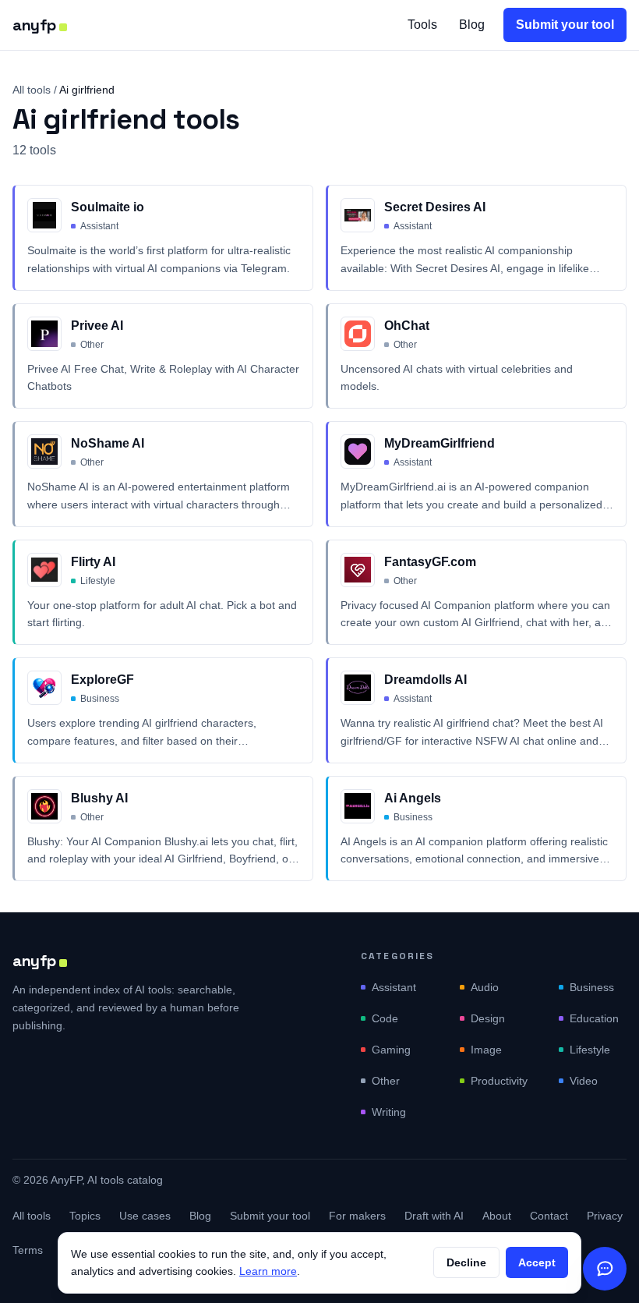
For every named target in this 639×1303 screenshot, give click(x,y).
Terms (27, 1250)
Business (592, 987)
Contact (549, 1215)
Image (486, 1049)
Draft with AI (434, 1215)
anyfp (34, 25)
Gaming (391, 1049)
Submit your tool (565, 24)
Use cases (145, 1215)
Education (594, 1018)
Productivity (499, 1081)
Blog (472, 24)
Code (385, 1018)
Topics (85, 1215)
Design (488, 1018)
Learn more (268, 1271)
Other (386, 1081)
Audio (485, 987)
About (496, 1215)
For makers (357, 1215)
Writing (389, 1112)
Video (584, 1081)
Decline (466, 1262)
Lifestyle (590, 1049)
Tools (422, 24)
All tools (31, 89)
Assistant (394, 987)
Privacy (605, 1215)
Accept (537, 1262)
